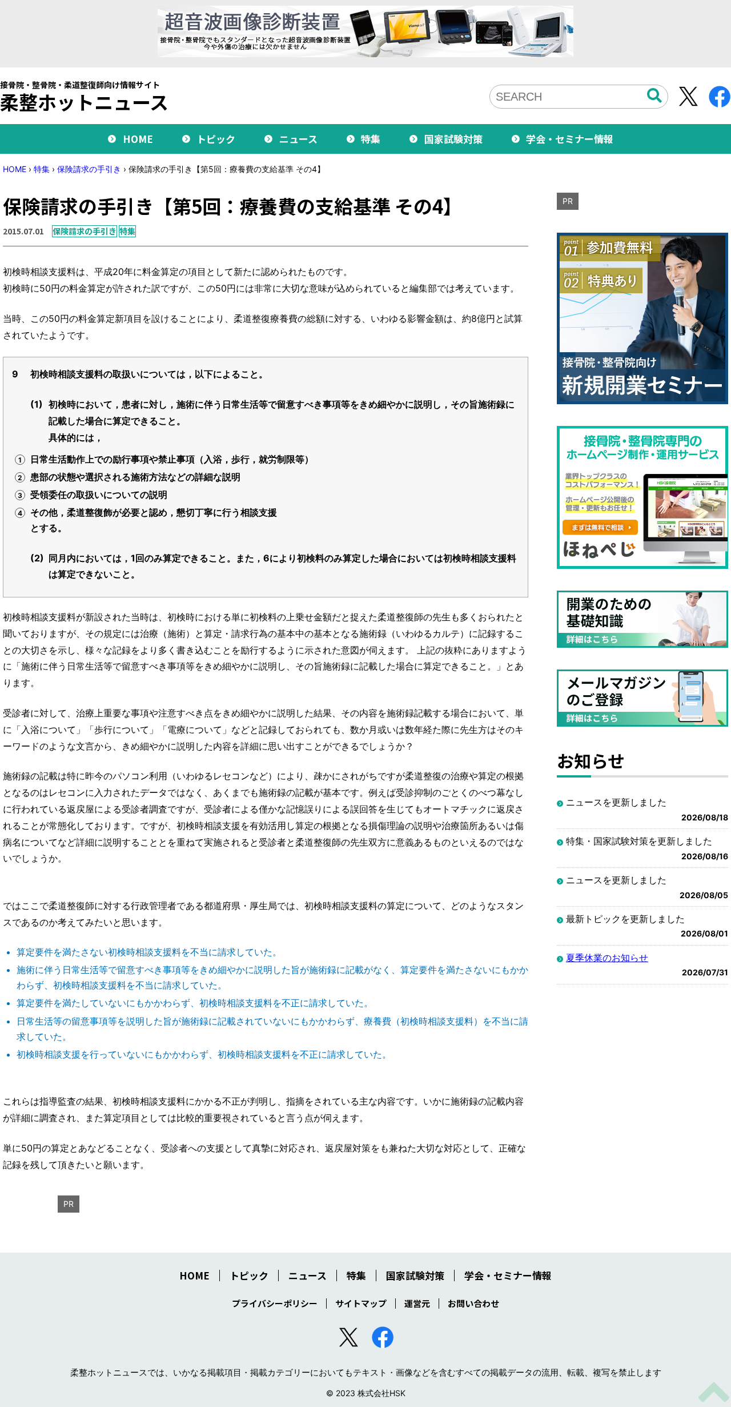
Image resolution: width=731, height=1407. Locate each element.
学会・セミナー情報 (569, 138)
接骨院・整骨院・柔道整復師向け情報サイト (84, 96)
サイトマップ (361, 1303)
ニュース (298, 138)
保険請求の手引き (89, 169)
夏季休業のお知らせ (607, 957)
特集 (370, 138)
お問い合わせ (473, 1303)
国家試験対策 (453, 138)
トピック (215, 138)
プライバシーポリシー (275, 1303)
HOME (138, 138)
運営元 (417, 1303)
